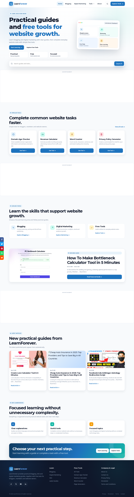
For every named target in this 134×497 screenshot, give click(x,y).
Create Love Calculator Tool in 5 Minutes (24, 374)
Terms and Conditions (108, 484)
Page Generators (79, 484)
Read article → (15, 385)
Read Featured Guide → (94, 277)
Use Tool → (23, 150)
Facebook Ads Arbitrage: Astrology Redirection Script (104, 374)
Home (60, 4)
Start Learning (16, 47)
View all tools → (120, 127)
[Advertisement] (67, 87)
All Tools (76, 472)
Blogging (68, 4)
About (99, 4)
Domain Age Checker (81, 475)
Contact (123, 494)
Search (119, 63)
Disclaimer (104, 481)
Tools (91, 4)
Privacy (104, 494)
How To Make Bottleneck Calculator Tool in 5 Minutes (93, 260)
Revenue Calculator (80, 478)
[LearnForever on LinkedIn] (25, 484)
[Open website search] (107, 4)
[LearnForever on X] (16, 484)
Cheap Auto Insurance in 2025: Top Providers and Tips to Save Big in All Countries (66, 375)
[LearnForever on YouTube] (21, 484)
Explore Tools (117, 4)
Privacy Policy (105, 478)
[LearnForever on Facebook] (11, 484)
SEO (50, 478)
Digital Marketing (80, 4)
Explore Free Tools (32, 47)
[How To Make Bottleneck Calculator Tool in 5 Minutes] (36, 265)
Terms (117, 494)
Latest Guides (53, 481)
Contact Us (104, 475)
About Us (104, 472)
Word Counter (78, 481)
